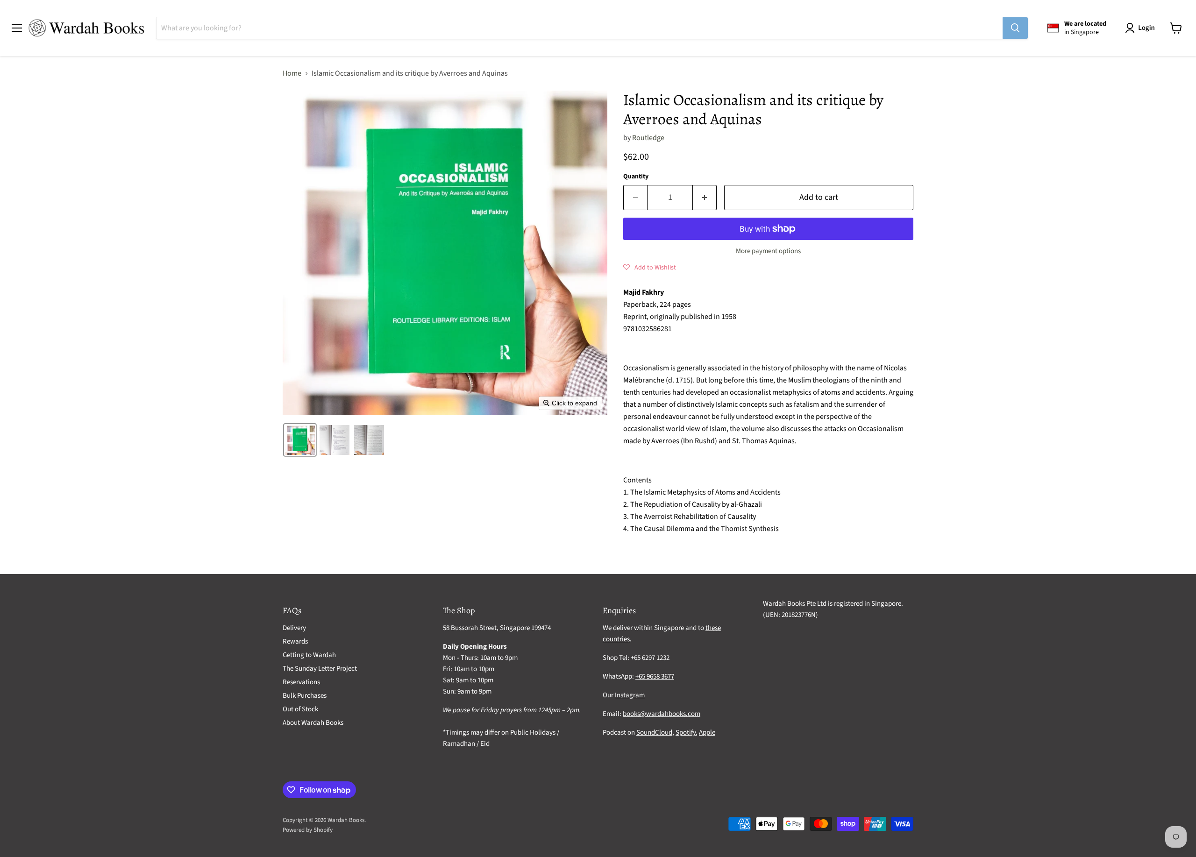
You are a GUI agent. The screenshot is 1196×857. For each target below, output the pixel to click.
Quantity (635, 176)
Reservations (301, 682)
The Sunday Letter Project (320, 668)
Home (292, 73)
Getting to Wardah (309, 655)
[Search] (1015, 28)
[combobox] (580, 28)
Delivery (294, 628)
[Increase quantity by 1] (705, 198)
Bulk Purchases (305, 696)
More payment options (768, 251)
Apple (707, 732)
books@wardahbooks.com (661, 714)
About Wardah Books (313, 723)
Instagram (630, 695)
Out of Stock (300, 709)
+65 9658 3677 (654, 676)
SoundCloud (654, 732)
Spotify (686, 732)
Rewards (295, 641)
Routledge (648, 138)
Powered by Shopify (308, 830)
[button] (1142, 28)
